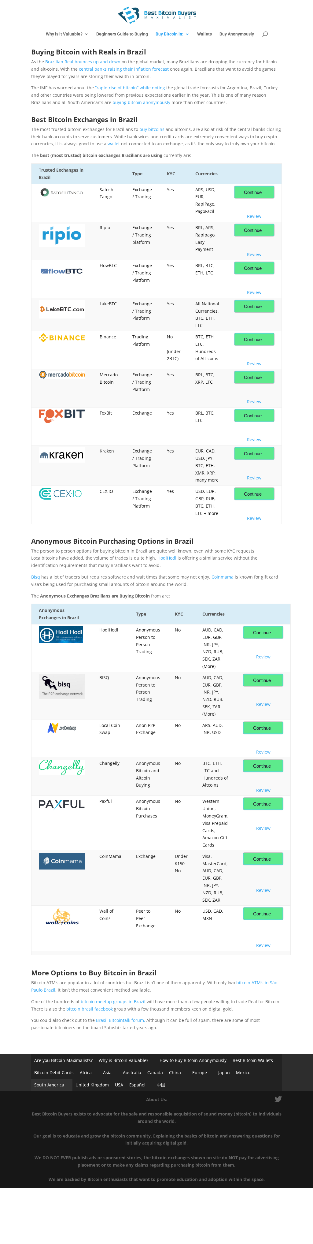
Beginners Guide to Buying (122, 34)
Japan (224, 1072)
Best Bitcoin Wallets (253, 1060)
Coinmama (223, 577)
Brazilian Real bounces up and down (82, 62)
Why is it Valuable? (64, 34)
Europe (199, 1072)
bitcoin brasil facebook (89, 1009)
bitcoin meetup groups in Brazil (113, 1001)
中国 (161, 1085)
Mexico (243, 1072)
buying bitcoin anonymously (141, 102)
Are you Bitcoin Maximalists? (63, 1060)
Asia (107, 1072)
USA (119, 1085)
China (175, 1072)
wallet (114, 144)
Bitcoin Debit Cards (54, 1072)
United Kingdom (92, 1085)
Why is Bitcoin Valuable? (123, 1060)
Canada (155, 1072)
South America (49, 1085)
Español (137, 1085)
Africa (86, 1072)
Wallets (204, 34)
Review (254, 216)
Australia (132, 1072)
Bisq (35, 577)
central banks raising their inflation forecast (124, 69)
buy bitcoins (151, 129)
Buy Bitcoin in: (169, 34)
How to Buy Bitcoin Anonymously (193, 1060)
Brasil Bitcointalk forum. (120, 1020)
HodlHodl (166, 558)
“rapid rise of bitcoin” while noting (130, 88)
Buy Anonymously (236, 34)
